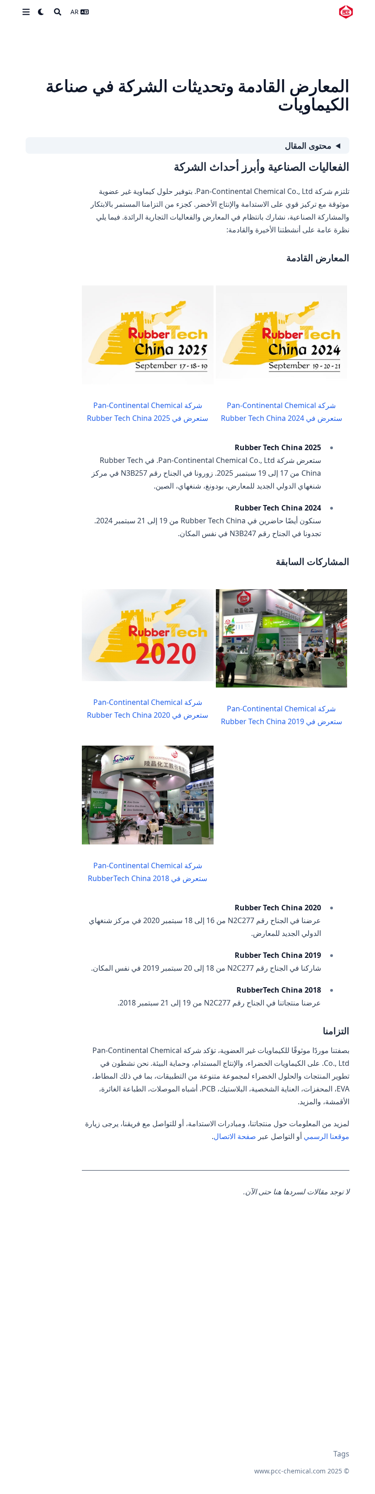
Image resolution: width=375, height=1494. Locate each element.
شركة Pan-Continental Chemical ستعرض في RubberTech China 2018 (147, 871)
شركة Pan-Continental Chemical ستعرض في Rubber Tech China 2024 (281, 411)
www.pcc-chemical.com (290, 1471)
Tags (341, 1454)
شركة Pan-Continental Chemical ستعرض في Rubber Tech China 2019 (281, 715)
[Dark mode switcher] (41, 12)
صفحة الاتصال (235, 1136)
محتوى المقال (308, 145)
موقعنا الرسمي (326, 1136)
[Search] (57, 12)
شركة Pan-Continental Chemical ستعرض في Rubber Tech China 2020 (147, 708)
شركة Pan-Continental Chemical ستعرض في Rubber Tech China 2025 (147, 411)
